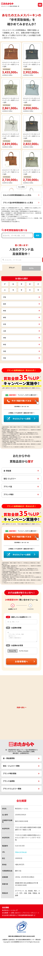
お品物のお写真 (15, 645)
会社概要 (5, 913)
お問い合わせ (15, 913)
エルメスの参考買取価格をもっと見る (17, 195)
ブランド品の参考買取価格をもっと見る (18, 202)
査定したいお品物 (19, 617)
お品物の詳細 (14, 628)
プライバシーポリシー (29, 913)
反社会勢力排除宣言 (9, 915)
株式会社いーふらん (9, 910)
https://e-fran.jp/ (21, 852)
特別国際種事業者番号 (25, 915)
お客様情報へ (21, 661)
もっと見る (21, 187)
